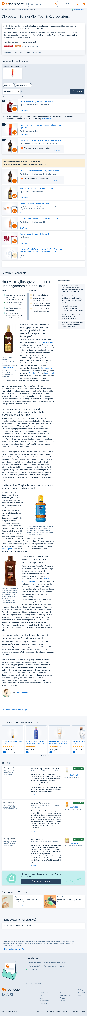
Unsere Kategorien (45, 1003)
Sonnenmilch (49, 373)
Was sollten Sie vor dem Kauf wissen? (17, 925)
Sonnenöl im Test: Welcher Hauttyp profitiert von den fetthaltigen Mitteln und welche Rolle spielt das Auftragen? (72, 289)
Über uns (42, 990)
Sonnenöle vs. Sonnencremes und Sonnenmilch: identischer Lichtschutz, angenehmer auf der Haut (72, 299)
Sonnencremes (46, 368)
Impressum (41, 1011)
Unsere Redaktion (45, 992)
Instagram (81, 990)
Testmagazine (64, 990)
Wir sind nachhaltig (79, 10)
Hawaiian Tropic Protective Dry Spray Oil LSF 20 (41, 140)
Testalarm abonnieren (43, 881)
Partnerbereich (44, 1000)
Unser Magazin (65, 995)
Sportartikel (12, 10)
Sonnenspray (7, 549)
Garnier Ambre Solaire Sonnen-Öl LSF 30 (38, 188)
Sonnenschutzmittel (23, 10)
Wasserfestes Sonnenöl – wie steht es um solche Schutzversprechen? (72, 316)
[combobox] (40, 4)
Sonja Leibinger (22, 693)
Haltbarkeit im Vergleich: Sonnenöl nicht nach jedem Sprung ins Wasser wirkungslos (72, 308)
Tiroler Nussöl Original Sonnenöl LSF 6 (36, 101)
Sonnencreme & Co (46, 342)
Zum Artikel (19, 906)
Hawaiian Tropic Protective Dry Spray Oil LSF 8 (40, 171)
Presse (41, 995)
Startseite (4, 10)
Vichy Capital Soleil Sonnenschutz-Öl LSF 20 (39, 219)
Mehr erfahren (46, 119)
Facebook (81, 992)
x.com (80, 995)
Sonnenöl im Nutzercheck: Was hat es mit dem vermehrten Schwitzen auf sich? (72, 325)
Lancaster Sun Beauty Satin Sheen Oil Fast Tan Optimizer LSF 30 (40, 126)
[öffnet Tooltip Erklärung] (22, 91)
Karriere (41, 998)
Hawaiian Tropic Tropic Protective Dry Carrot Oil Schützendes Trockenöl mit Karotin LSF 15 (41, 250)
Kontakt (62, 1000)
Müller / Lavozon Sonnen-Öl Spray (35, 203)
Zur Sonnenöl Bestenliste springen (15, 710)
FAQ (61, 992)
